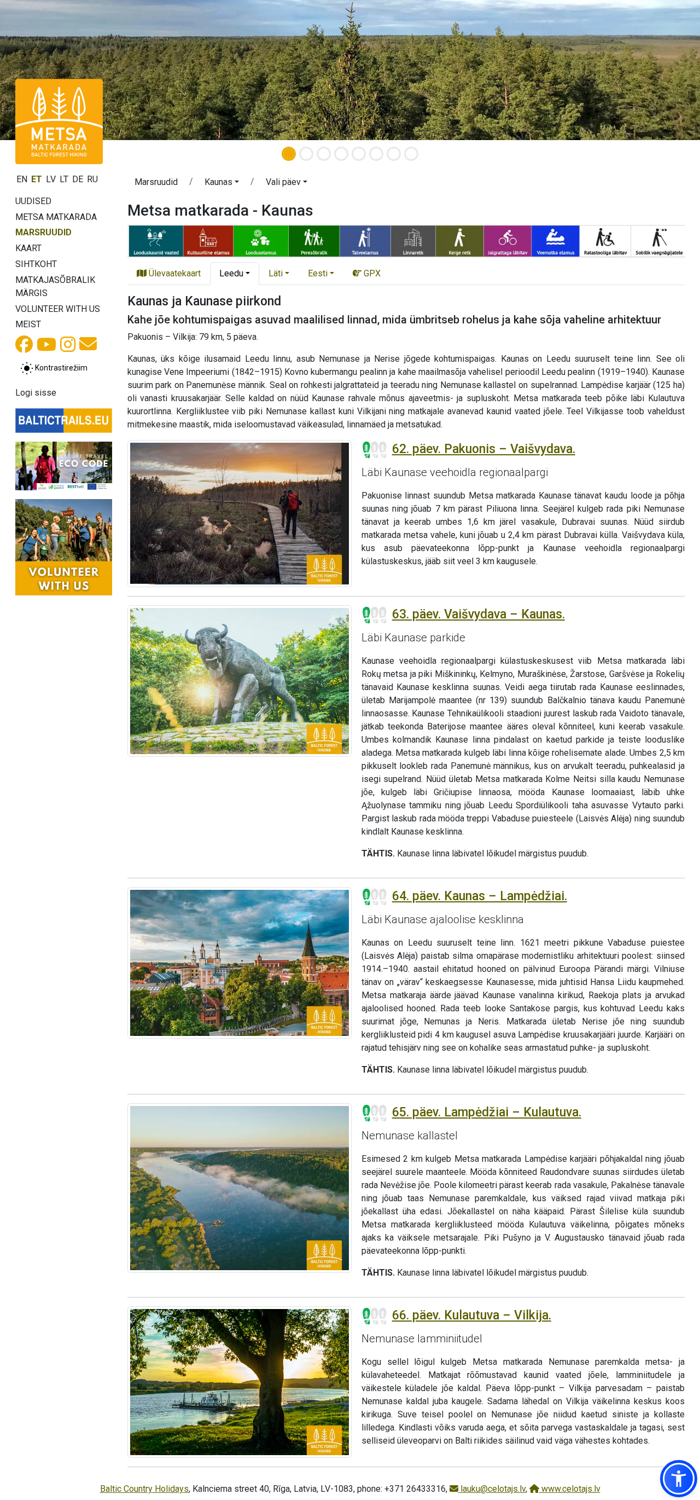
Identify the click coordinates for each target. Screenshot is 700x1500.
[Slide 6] (376, 154)
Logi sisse (35, 392)
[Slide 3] (324, 154)
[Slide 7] (394, 154)
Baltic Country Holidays (144, 1489)
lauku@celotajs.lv (492, 1489)
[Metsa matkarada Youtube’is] (46, 348)
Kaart (28, 248)
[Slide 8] (411, 154)
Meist (28, 324)
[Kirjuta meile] (88, 347)
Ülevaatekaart (174, 273)
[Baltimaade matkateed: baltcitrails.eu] (63, 420)
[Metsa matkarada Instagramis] (67, 348)
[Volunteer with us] (63, 547)
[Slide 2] (306, 154)
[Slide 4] (341, 154)
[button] (221, 184)
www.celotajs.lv (569, 1489)
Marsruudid (43, 232)
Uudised (33, 201)
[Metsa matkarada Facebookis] (24, 348)
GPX (371, 273)
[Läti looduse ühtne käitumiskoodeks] (63, 466)
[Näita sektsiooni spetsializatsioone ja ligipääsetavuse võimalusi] (406, 240)
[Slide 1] (289, 154)
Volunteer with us (57, 309)
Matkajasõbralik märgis (55, 286)
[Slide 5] (359, 154)
